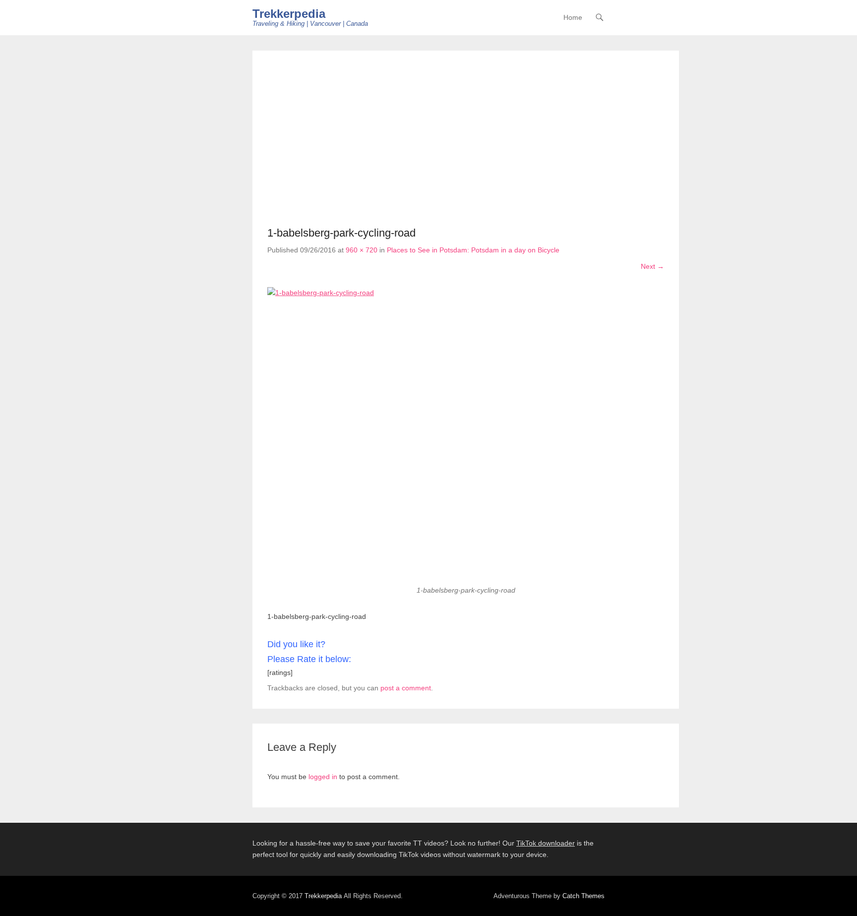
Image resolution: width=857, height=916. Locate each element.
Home (572, 17)
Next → (652, 266)
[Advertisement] (465, 139)
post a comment (405, 688)
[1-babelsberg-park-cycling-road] (465, 436)
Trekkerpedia (288, 13)
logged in (322, 777)
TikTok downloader (545, 843)
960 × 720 (361, 250)
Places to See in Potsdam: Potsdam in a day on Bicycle (473, 250)
